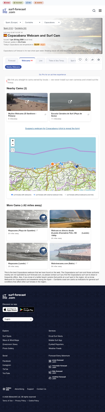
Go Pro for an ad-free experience (52, 74)
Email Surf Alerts (56, 336)
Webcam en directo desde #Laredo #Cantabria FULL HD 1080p (64, 233)
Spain (8, 28)
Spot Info (74, 60)
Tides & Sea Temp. (56, 60)
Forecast (11, 60)
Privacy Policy (20, 400)
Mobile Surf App (55, 340)
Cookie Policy (34, 400)
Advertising (19, 388)
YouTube (6, 373)
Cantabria (21, 28)
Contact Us (41, 388)
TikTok (5, 369)
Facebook (7, 361)
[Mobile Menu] (100, 10)
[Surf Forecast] (14, 10)
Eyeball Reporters (56, 344)
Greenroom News (10, 344)
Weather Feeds (55, 348)
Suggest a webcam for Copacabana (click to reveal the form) (52, 128)
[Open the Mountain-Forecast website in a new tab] (18, 2)
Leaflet (81, 190)
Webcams (26, 60)
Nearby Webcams (13, 67)
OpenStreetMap (90, 190)
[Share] (92, 59)
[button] (68, 162)
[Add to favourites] (80, 59)
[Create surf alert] (86, 59)
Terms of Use (8, 400)
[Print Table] (98, 59)
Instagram (7, 365)
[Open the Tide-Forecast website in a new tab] (28, 2)
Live (40, 60)
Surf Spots (7, 336)
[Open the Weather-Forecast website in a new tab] (38, 2)
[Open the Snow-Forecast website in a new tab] (7, 2)
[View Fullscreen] (13, 150)
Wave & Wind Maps (11, 340)
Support (30, 388)
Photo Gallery (8, 348)
